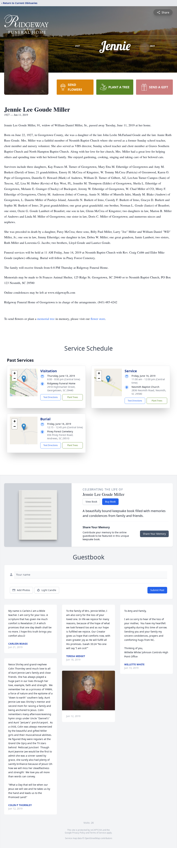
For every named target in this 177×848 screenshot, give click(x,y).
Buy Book (110, 501)
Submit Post (157, 590)
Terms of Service (98, 832)
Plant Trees (72, 397)
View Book (91, 501)
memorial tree (46, 319)
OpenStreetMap (92, 838)
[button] (24, 378)
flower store (98, 319)
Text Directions (50, 397)
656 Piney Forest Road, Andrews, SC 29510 (60, 436)
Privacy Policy (78, 832)
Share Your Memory (154, 533)
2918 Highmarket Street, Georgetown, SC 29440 (61, 388)
